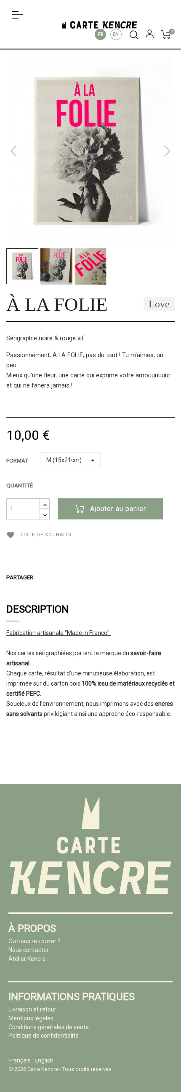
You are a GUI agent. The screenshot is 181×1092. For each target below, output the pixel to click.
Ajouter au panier (118, 509)
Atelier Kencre (27, 958)
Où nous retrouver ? (34, 941)
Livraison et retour (32, 1009)
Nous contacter (28, 950)
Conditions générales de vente (48, 1027)
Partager (43, 577)
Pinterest (68, 577)
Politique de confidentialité (43, 1035)
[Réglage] (150, 35)
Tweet (56, 577)
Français (100, 34)
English (116, 34)
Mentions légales (30, 1018)
